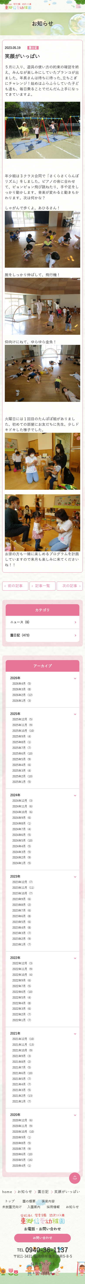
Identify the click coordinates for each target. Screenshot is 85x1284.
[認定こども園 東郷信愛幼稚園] (18, 6)
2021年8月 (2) (21, 1061)
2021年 (15, 1033)
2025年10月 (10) (23, 730)
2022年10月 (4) (22, 974)
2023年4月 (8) (21, 927)
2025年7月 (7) (21, 748)
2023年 (15, 876)
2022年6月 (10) (22, 992)
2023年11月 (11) (23, 887)
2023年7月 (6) (21, 910)
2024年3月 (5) (21, 852)
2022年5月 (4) (21, 997)
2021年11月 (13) (23, 1044)
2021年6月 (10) (22, 1073)
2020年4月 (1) (21, 1165)
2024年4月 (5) (21, 846)
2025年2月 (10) (22, 776)
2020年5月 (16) (22, 1160)
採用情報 (53, 1207)
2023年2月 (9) (21, 938)
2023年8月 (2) (21, 904)
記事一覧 (42, 586)
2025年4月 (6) (21, 765)
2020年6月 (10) (22, 1154)
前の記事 (15, 586)
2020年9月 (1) (21, 1137)
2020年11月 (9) (22, 1126)
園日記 (33, 47)
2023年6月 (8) (21, 916)
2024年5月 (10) (22, 840)
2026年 (15, 678)
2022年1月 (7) (21, 1020)
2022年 (15, 958)
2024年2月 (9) (21, 857)
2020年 (15, 1115)
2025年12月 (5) (22, 719)
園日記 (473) (20, 635)
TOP (75, 1179)
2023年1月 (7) (21, 944)
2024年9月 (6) (21, 817)
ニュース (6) (19, 622)
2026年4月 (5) (21, 683)
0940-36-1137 (46, 1250)
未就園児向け (12, 1207)
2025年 (15, 714)
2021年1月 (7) (21, 1101)
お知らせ (25, 1192)
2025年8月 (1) (21, 742)
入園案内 (33, 1207)
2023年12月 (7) (22, 882)
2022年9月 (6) (21, 980)
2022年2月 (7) (21, 1014)
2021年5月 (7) (21, 1079)
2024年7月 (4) (21, 829)
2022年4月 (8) (21, 1003)
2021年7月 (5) (21, 1067)
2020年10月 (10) (23, 1131)
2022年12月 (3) (22, 963)
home (7, 1192)
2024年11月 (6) (22, 806)
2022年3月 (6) (21, 1008)
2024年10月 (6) (22, 812)
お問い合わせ (42, 1238)
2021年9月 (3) (21, 1056)
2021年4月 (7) (21, 1084)
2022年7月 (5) (21, 986)
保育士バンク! (42, 1264)
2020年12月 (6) (22, 1120)
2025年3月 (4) (21, 770)
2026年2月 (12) (22, 695)
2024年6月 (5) (21, 835)
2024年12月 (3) (22, 800)
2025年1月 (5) (21, 782)
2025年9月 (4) (21, 736)
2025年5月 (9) (21, 759)
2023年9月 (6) (21, 899)
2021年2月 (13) (22, 1095)
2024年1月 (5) (21, 863)
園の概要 (29, 1201)
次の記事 (69, 586)
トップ (10, 1201)
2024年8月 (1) (21, 823)
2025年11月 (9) (22, 725)
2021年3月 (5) (21, 1090)
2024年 (15, 795)
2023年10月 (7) (22, 893)
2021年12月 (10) (23, 1039)
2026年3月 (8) (21, 689)
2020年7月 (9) (21, 1148)
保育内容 (48, 1201)
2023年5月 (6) (21, 922)
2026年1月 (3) (21, 700)
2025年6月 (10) (22, 753)
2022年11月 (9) (22, 969)
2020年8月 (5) (21, 1143)
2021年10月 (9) (22, 1050)
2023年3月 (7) (21, 933)
